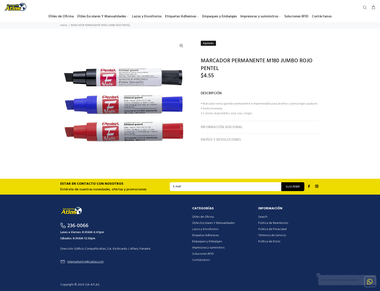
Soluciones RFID (203, 253)
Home (63, 25)
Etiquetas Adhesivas (205, 235)
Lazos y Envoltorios (205, 229)
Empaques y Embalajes (207, 241)
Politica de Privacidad (272, 229)
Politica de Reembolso (273, 223)
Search (262, 216)
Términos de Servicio (272, 235)
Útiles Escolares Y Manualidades (213, 223)
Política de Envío (269, 241)
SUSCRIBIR (293, 186)
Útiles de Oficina (203, 216)
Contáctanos (201, 260)
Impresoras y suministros (208, 247)
